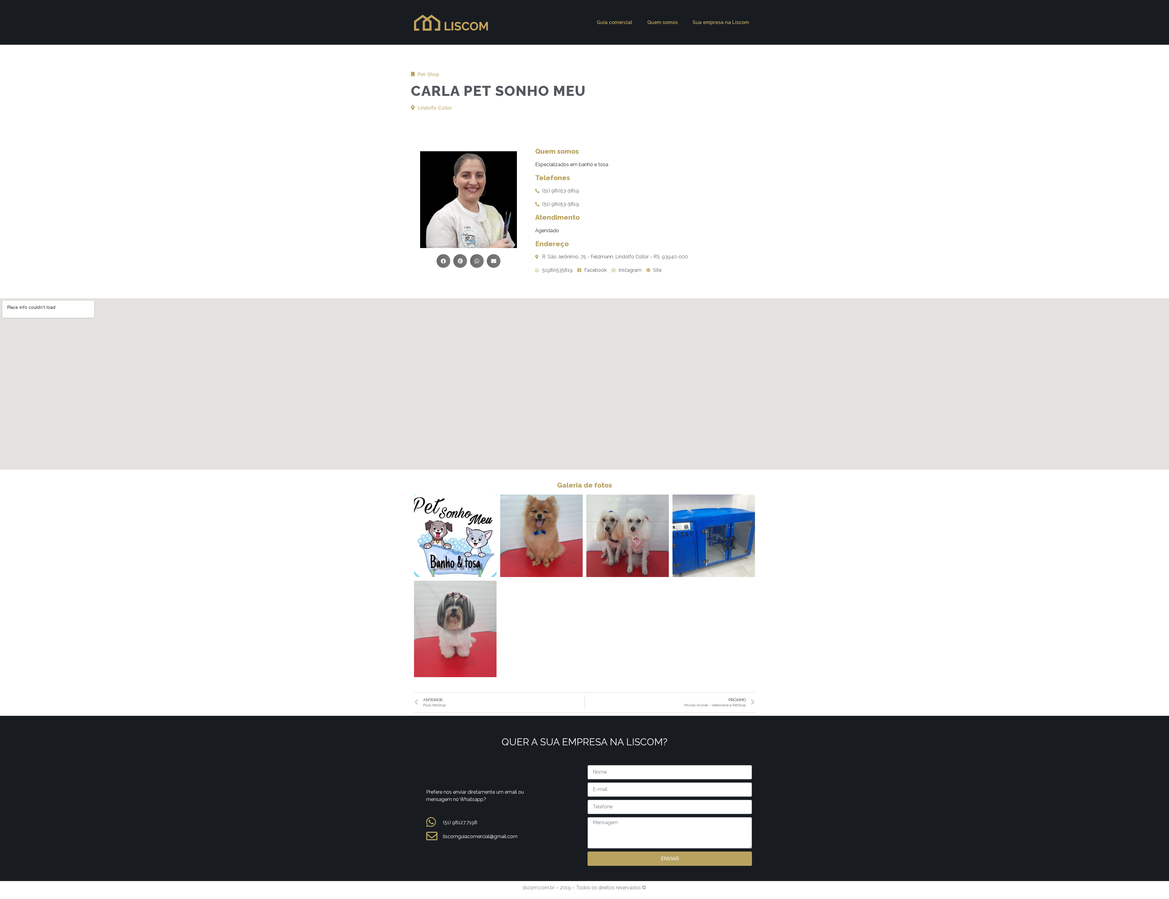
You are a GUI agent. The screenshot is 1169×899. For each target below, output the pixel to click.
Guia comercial (614, 22)
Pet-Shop (428, 74)
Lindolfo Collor (435, 108)
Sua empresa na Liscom (721, 22)
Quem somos (662, 22)
